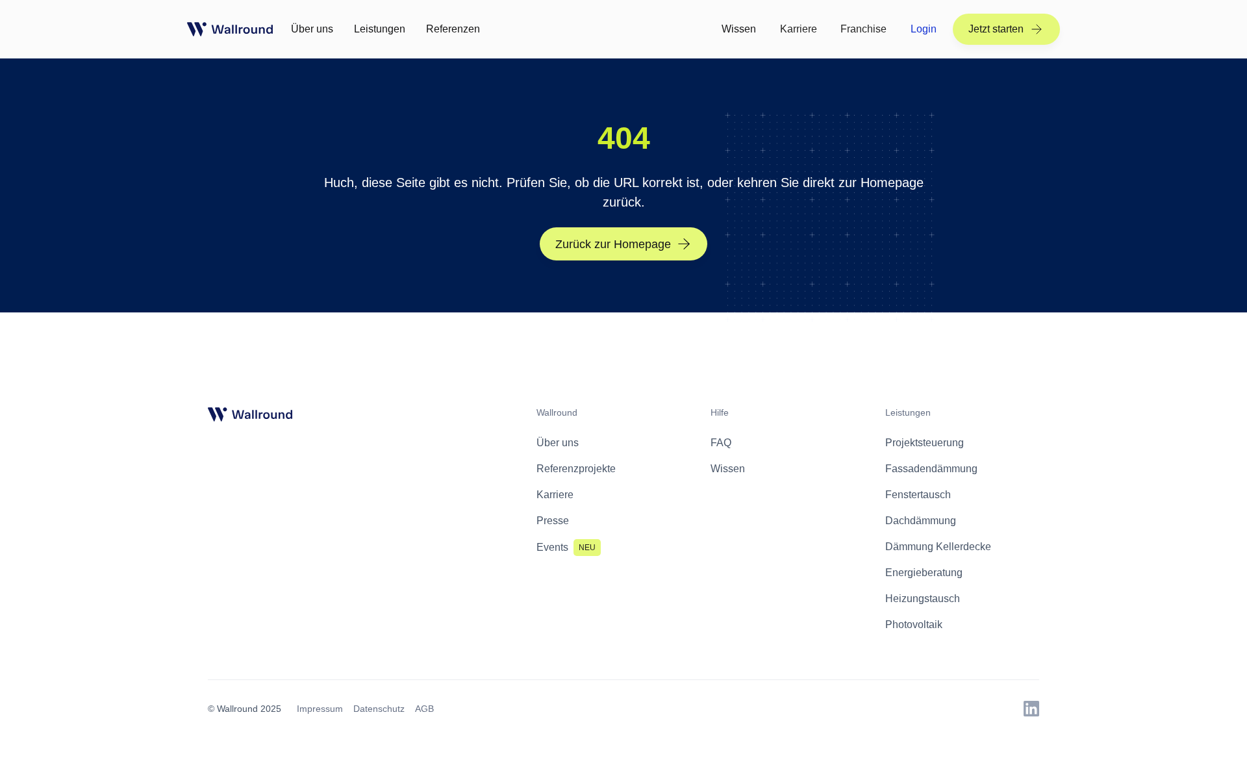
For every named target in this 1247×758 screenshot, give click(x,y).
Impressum (320, 708)
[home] (230, 29)
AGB (424, 708)
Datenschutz (379, 708)
